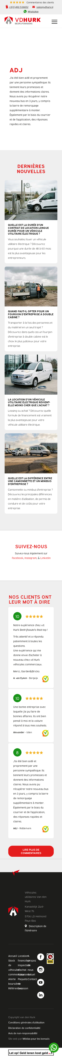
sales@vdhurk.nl (45, 6)
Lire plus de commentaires (31, 851)
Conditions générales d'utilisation (26, 1022)
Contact (32, 979)
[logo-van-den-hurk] (26, 21)
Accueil (12, 956)
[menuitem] (32, 2)
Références (15, 988)
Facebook (17, 558)
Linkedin (45, 558)
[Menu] (52, 21)
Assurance (24, 974)
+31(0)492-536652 (18, 6)
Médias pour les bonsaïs (36, 1038)
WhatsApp (33, 11)
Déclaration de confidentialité (24, 1027)
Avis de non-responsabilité (22, 1033)
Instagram (30, 558)
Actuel (31, 974)
